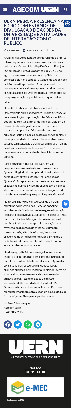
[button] (5, 9)
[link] (36, 10)
